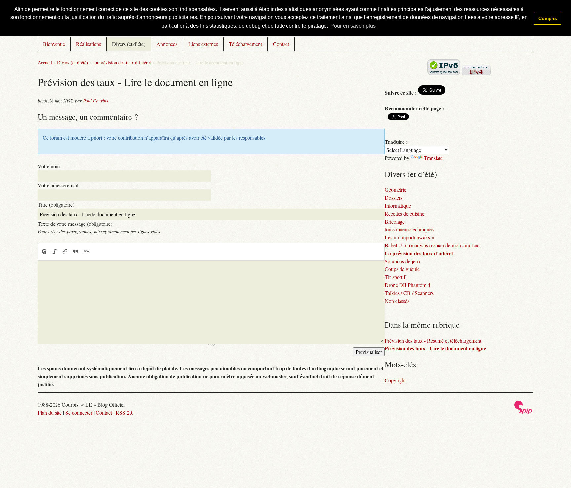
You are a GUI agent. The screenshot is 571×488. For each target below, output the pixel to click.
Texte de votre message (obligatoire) (75, 223)
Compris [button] (547, 18)
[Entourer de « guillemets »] (86, 251)
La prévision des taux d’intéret (122, 63)
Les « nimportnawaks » (409, 237)
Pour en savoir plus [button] (353, 26)
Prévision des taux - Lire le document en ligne (435, 348)
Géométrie (395, 189)
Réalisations (88, 43)
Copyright (395, 380)
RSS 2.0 (124, 412)
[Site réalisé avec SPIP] (523, 412)
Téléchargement (245, 43)
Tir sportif (395, 276)
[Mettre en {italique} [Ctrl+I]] (54, 251)
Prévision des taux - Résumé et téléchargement (433, 340)
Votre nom (49, 166)
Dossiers (393, 197)
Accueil (45, 63)
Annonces (166, 43)
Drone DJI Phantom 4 (407, 284)
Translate (433, 157)
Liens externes (203, 43)
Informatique (398, 205)
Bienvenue (54, 43)
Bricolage (395, 221)
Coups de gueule (402, 268)
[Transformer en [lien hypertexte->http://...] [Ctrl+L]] (65, 251)
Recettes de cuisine (404, 213)
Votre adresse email (58, 185)
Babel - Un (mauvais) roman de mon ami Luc (432, 245)
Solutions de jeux (403, 261)
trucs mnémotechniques (409, 229)
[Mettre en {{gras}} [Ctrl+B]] (43, 251)
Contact (281, 43)
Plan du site (50, 412)
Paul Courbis (95, 101)
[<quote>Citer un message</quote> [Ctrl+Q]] (75, 251)
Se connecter (78, 412)
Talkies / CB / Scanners (409, 292)
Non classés (397, 300)
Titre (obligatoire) (56, 204)
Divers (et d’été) (128, 43)
